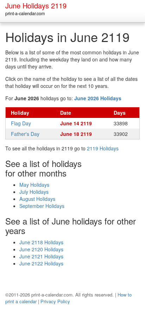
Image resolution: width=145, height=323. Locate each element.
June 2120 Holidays (41, 249)
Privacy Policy (55, 301)
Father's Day (25, 133)
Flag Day (21, 123)
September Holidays (41, 205)
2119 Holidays (103, 148)
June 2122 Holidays (41, 263)
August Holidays (37, 198)
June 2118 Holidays (41, 242)
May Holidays (34, 184)
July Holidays (34, 191)
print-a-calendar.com (25, 13)
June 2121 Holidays (41, 256)
